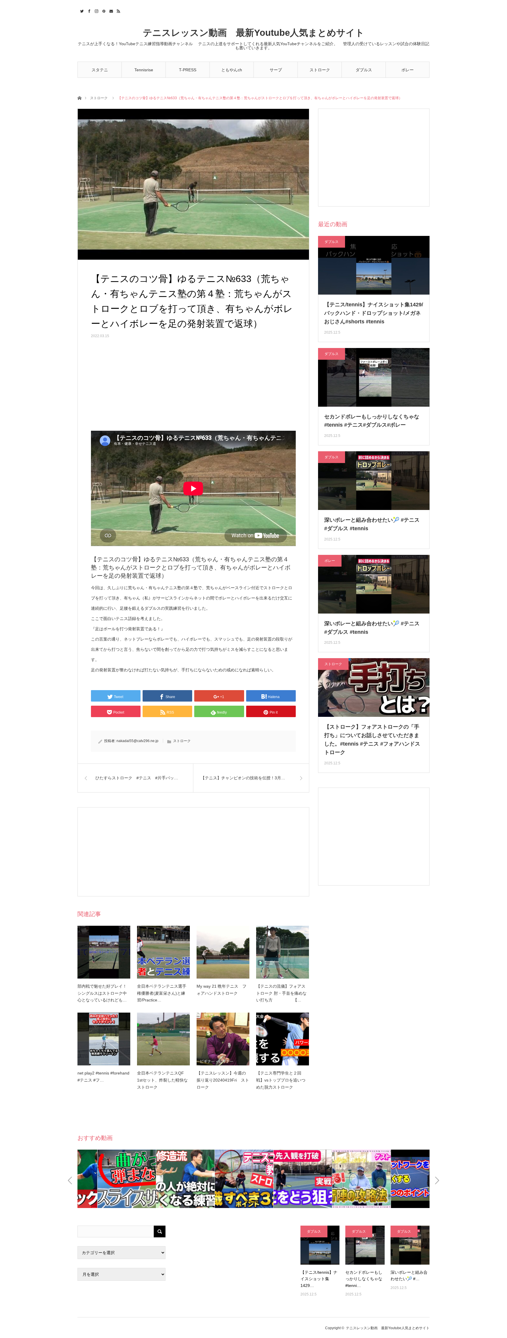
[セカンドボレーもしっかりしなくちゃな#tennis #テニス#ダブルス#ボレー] (364, 1245)
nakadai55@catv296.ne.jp (137, 741)
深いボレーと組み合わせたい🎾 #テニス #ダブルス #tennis (372, 524)
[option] (106, 1179)
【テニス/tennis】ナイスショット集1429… (318, 1279)
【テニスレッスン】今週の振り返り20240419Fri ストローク (223, 1080)
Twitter (81, 10)
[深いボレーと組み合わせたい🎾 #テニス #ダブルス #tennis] (410, 1245)
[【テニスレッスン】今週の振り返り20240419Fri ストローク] (223, 1039)
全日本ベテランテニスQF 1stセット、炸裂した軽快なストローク (162, 1080)
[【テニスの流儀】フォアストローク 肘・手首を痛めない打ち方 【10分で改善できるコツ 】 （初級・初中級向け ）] (282, 952)
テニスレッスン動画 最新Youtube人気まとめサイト (253, 33)
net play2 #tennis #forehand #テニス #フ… (103, 1076)
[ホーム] (79, 97)
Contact (110, 10)
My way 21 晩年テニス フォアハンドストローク (221, 990)
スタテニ (100, 69)
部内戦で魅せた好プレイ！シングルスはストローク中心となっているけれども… (102, 993)
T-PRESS (187, 69)
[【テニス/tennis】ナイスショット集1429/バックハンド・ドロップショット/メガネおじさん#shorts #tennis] (319, 1245)
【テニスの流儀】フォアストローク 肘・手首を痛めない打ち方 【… (281, 993)
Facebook (88, 10)
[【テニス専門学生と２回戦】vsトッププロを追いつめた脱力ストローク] (282, 1039)
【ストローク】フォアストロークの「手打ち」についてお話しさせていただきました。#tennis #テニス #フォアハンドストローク (372, 739)
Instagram (95, 10)
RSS (117, 10)
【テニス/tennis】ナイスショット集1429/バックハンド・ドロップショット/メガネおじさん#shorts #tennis (373, 313)
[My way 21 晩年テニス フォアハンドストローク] (223, 952)
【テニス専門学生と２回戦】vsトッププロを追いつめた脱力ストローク (280, 1080)
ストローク (320, 69)
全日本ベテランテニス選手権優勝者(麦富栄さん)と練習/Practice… (161, 993)
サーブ (276, 69)
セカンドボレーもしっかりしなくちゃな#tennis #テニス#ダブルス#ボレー (371, 421)
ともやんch (231, 69)
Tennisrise (143, 69)
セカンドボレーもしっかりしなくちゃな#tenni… (363, 1279)
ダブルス (364, 69)
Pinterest (103, 10)
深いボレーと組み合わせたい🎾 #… (409, 1275)
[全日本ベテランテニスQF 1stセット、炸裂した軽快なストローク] (163, 1039)
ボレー (407, 69)
